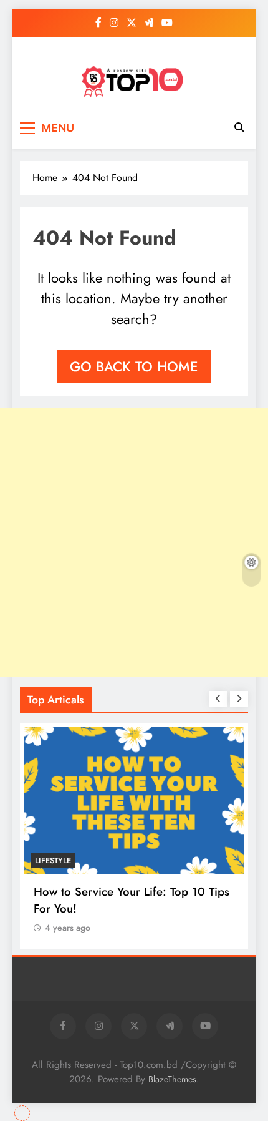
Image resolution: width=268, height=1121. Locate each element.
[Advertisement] (134, 542)
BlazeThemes (172, 1079)
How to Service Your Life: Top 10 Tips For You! (131, 900)
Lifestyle (53, 860)
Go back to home (134, 366)
